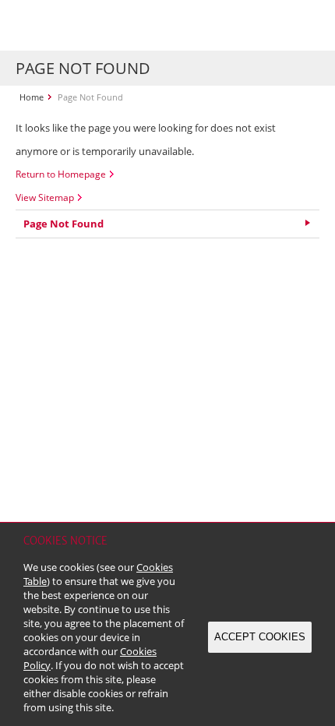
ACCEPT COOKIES (259, 637)
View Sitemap (45, 197)
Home (31, 97)
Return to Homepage (61, 174)
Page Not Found (63, 224)
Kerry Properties (110, 25)
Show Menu (303, 26)
